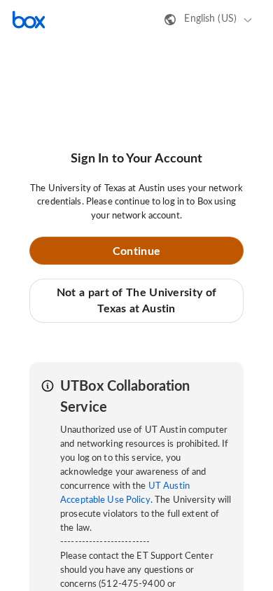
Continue (136, 251)
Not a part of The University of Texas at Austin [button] (136, 300)
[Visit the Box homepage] (28, 20)
